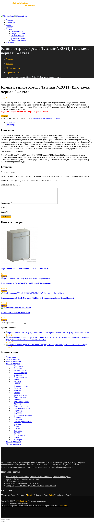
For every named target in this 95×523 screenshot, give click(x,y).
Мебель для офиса (13, 444)
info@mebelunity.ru (40, 495)
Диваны (17, 381)
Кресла (17, 393)
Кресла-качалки (20, 395)
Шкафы (17, 437)
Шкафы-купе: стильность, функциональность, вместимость (31, 485)
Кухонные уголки (21, 402)
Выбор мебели (17, 31)
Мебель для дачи (13, 359)
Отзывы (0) (10, 125)
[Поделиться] (4, 519)
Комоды (17, 388)
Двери (16, 379)
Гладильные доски (22, 377)
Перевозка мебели (18, 40)
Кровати (17, 399)
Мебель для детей (13, 361)
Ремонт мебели (17, 36)
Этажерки (18, 439)
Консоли (17, 390)
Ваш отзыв (6, 203)
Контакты (10, 42)
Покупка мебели (18, 33)
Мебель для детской (14, 481)
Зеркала (17, 384)
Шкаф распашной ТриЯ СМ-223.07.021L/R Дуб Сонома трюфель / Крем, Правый (37, 298)
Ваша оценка (6, 185)
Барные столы (20, 370)
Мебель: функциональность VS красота (22, 483)
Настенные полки (21, 406)
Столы (17, 426)
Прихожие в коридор (23, 415)
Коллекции (10, 22)
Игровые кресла (13, 72)
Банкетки (18, 368)
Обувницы (18, 410)
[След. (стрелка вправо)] (4, 521)
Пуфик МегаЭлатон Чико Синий (15, 313)
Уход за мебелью (18, 38)
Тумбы (17, 433)
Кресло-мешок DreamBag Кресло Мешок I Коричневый (26, 283)
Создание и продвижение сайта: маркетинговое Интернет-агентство (34, 505)
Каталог (9, 27)
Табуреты (18, 431)
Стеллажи (18, 419)
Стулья (17, 428)
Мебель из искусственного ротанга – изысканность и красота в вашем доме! (38, 477)
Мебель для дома (13, 68)
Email (4, 212)
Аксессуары (11, 357)
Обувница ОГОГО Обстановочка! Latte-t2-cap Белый (24, 268)
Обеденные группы (22, 408)
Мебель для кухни (13, 442)
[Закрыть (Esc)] (2, 519)
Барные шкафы (20, 373)
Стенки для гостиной (23, 422)
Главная (9, 20)
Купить (4, 116)
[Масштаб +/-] (9, 519)
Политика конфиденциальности (14, 503)
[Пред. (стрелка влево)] (2, 521)
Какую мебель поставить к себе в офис (22, 479)
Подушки (18, 413)
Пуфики (17, 417)
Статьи (9, 29)
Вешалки (18, 375)
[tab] (50, 122)
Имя (3, 207)
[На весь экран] (7, 519)
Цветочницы (19, 435)
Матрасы (18, 404)
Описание (10, 122)
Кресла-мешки (20, 397)
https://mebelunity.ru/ (62, 495)
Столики (17, 424)
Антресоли (18, 366)
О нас (8, 25)
